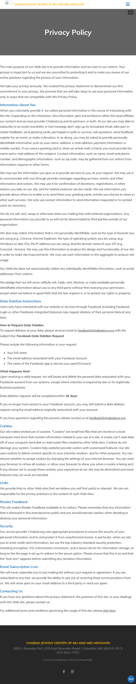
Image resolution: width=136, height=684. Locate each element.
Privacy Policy (86, 660)
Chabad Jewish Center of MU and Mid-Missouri (49, 4)
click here (109, 610)
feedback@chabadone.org (96, 330)
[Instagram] (72, 671)
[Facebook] (63, 671)
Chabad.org (60, 660)
